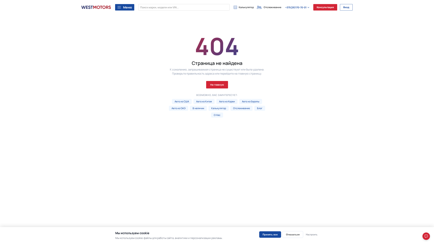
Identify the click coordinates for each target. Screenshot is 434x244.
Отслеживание (241, 108)
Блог (259, 108)
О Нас (217, 115)
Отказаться (293, 234)
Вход (346, 7)
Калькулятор (218, 108)
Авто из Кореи (227, 101)
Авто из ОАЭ (178, 108)
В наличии (198, 108)
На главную (217, 84)
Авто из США (182, 101)
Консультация (325, 7)
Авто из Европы (250, 101)
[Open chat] (426, 236)
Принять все (270, 234)
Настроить (311, 234)
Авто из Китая (204, 101)
